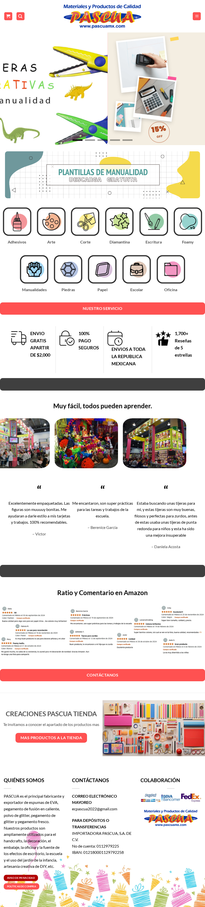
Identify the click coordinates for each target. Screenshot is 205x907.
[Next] (194, 87)
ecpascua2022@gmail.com (94, 808)
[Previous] (10, 87)
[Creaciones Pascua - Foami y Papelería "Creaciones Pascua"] (102, 16)
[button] (8, 16)
